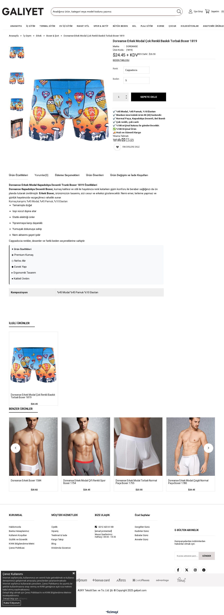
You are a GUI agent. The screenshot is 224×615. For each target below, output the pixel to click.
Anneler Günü (141, 539)
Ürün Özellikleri (18, 175)
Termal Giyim (47, 26)
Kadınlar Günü (142, 531)
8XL (134, 26)
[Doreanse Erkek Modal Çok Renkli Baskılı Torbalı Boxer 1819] (33, 361)
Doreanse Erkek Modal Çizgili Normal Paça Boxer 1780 (188, 482)
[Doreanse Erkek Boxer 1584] (33, 446)
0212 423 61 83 (106, 527)
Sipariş (54, 531)
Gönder (206, 556)
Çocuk (172, 26)
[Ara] (179, 11)
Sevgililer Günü (142, 527)
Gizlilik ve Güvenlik (18, 539)
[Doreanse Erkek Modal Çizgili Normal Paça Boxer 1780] (190, 446)
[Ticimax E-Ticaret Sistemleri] (112, 612)
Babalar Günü (141, 535)
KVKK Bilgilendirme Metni (21, 543)
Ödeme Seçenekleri (67, 175)
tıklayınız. (23, 598)
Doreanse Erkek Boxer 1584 (26, 480)
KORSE (160, 26)
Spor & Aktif (101, 26)
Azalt (126, 99)
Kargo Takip (57, 539)
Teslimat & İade (59, 535)
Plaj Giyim (147, 26)
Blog (53, 543)
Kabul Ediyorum (12, 603)
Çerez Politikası (16, 548)
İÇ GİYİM (30, 26)
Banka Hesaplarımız (19, 531)
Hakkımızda (15, 527)
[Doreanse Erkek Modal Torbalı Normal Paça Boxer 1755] (138, 446)
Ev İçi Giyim (65, 26)
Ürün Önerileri (95, 175)
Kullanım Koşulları (18, 535)
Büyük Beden (120, 26)
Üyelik (54, 527)
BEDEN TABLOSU (121, 60)
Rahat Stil (83, 26)
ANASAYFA (16, 26)
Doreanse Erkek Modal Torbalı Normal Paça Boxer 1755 (136, 482)
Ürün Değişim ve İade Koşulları (129, 175)
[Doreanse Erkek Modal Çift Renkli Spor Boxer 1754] (86, 446)
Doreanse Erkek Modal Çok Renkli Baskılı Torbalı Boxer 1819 (33, 396)
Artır (126, 95)
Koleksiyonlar (190, 26)
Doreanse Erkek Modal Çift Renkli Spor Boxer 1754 (84, 482)
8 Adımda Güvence (61, 548)
